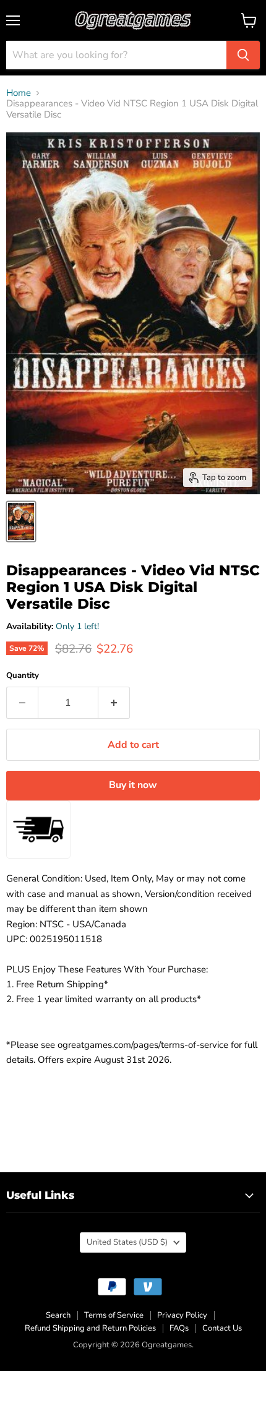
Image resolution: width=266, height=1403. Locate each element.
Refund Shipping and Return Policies (90, 1328)
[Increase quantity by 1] (114, 703)
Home (18, 93)
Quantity (22, 675)
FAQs (179, 1328)
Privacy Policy (182, 1315)
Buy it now (133, 785)
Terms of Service (114, 1315)
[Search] (243, 55)
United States (127, 1242)
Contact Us (222, 1328)
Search (58, 1315)
